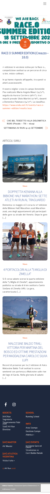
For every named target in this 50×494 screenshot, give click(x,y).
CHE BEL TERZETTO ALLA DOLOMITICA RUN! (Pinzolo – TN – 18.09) (26, 122)
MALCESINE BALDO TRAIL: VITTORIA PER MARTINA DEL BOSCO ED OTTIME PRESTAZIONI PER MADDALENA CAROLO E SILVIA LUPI (25, 351)
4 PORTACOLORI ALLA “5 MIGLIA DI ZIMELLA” (25, 271)
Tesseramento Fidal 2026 (11, 423)
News (25, 186)
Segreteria (7, 419)
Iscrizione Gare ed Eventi (34, 447)
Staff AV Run (9, 426)
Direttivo (6, 429)
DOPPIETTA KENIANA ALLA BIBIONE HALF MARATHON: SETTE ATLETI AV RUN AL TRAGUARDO (25, 196)
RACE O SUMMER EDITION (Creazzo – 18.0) (25, 55)
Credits (13, 489)
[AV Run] (18, 13)
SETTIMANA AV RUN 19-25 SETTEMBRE (23, 128)
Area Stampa (31, 427)
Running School (32, 416)
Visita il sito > (9, 460)
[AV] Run (7, 416)
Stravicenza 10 (32, 450)
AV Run (8, 468)
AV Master (7, 446)
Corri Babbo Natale (34, 453)
